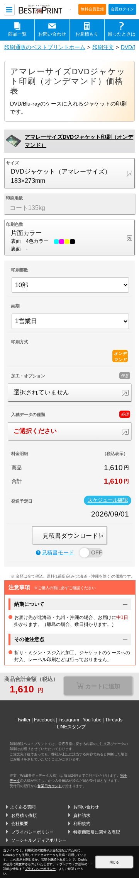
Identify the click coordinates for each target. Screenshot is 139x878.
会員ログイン (122, 9)
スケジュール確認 (108, 500)
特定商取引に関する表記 (96, 832)
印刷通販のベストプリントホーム (44, 47)
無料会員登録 (92, 9)
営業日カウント (49, 786)
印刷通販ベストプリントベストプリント (44, 10)
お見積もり (86, 33)
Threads (113, 720)
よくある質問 (23, 807)
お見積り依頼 (24, 815)
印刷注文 (103, 47)
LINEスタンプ (71, 727)
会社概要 (19, 823)
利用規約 (81, 823)
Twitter (24, 720)
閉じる (114, 862)
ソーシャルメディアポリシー (38, 840)
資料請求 (81, 815)
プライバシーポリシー (32, 832)
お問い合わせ (52, 33)
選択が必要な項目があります (98, 686)
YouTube (92, 720)
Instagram (68, 720)
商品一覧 (17, 33)
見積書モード (58, 553)
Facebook (44, 720)
